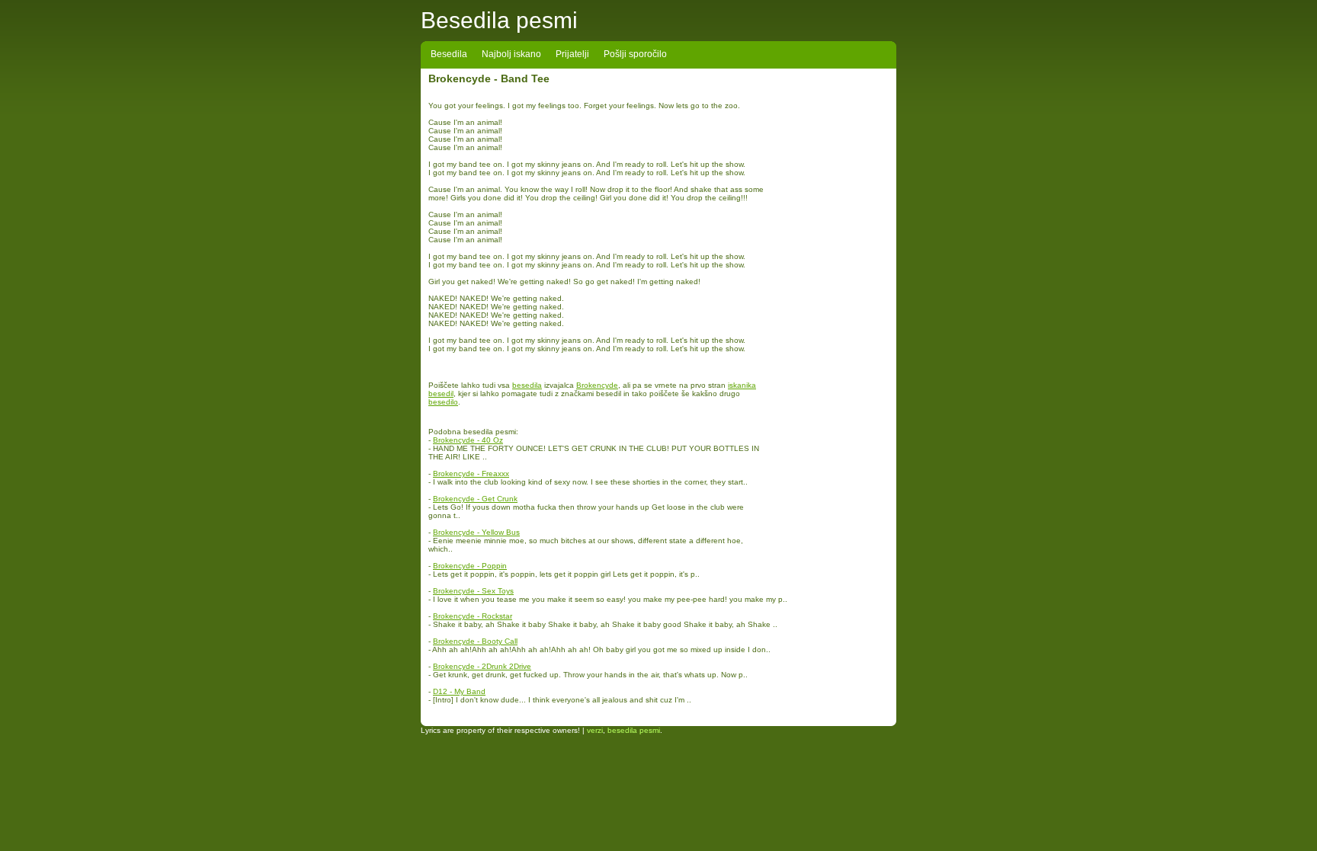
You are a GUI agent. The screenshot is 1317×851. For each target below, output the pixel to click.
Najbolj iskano (511, 54)
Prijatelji (572, 54)
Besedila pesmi (499, 20)
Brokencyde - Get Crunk (475, 498)
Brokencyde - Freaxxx (471, 473)
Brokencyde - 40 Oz (468, 440)
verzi (595, 730)
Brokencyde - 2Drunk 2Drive (482, 666)
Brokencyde (597, 385)
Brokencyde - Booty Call (475, 641)
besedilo (443, 402)
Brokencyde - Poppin (470, 565)
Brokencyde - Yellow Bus (476, 532)
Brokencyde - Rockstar (472, 616)
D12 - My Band (459, 691)
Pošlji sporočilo (635, 54)
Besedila (449, 54)
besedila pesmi (633, 730)
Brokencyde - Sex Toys (473, 591)
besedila (527, 385)
